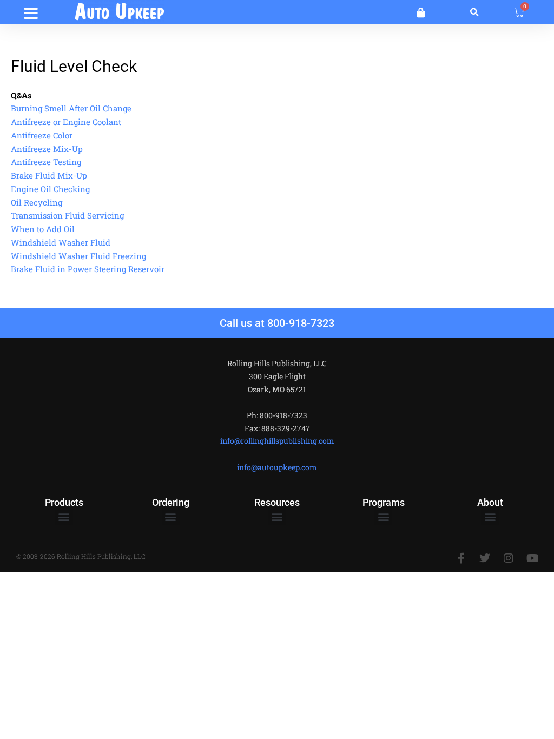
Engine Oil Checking (50, 188)
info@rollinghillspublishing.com (277, 441)
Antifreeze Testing (46, 161)
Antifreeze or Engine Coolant (66, 121)
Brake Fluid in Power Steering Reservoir (87, 268)
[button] (31, 11)
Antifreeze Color (41, 135)
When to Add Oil (43, 228)
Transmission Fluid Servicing (67, 215)
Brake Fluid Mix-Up (49, 175)
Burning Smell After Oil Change (71, 108)
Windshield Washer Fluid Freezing (78, 255)
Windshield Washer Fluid (60, 242)
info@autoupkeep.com (277, 467)
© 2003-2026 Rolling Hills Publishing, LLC (81, 556)
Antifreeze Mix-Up (47, 148)
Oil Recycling (36, 202)
